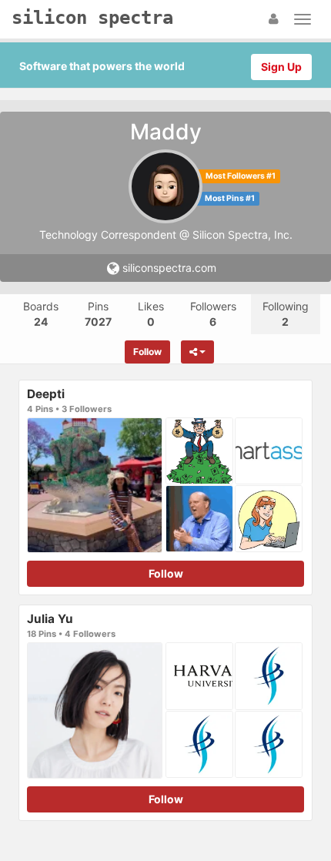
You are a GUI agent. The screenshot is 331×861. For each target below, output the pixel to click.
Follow (147, 351)
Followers (213, 314)
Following (285, 314)
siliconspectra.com (167, 267)
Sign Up (281, 66)
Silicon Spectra (92, 17)
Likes (151, 314)
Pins (98, 314)
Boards (41, 314)
